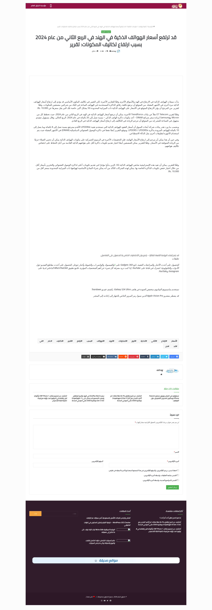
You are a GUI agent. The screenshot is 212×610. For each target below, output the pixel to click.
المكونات (122, 341)
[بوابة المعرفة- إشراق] (177, 5)
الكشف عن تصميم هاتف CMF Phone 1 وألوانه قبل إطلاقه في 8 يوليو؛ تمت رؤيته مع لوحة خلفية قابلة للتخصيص (50, 398)
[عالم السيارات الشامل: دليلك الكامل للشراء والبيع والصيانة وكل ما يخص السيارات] (123, 543)
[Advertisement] (106, 16)
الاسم (176, 452)
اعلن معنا (90, 596)
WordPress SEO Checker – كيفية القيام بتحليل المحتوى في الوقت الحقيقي (107, 524)
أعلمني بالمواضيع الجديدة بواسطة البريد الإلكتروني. (160, 480)
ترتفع (79, 341)
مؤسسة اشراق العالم (38, 5)
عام (49, 341)
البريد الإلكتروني (173, 461)
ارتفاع (163, 341)
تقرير (69, 341)
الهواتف (100, 341)
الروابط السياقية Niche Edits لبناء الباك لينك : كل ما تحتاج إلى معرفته (98, 531)
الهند (111, 341)
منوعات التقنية (132, 26)
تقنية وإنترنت (142, 26)
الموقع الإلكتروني (97, 461)
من (166, 346)
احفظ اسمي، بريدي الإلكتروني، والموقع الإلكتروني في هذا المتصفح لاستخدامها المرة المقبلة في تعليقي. (142, 470)
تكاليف (59, 341)
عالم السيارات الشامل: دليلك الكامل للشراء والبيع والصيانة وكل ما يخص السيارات (100, 542)
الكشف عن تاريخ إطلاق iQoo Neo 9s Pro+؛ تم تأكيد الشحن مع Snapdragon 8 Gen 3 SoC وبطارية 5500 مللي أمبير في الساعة (126, 398)
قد (174, 346)
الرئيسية (150, 26)
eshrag (113, 51)
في (41, 341)
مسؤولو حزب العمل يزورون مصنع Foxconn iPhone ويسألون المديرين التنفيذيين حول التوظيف (164, 398)
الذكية (143, 341)
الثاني (153, 341)
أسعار (173, 341)
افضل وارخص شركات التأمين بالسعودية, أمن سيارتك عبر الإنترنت (108, 518)
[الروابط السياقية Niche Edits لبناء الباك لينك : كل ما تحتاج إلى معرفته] (123, 533)
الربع (133, 341)
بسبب (89, 341)
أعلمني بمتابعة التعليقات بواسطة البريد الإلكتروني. (160, 475)
